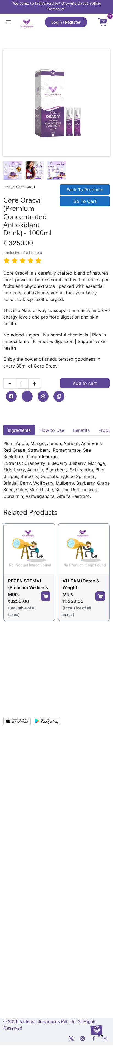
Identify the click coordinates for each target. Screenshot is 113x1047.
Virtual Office (71, 742)
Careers (10, 806)
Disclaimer (12, 896)
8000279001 (38, 982)
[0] (103, 21)
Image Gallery (72, 769)
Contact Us (13, 797)
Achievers (12, 769)
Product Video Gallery (79, 788)
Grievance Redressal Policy (27, 869)
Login (56, 22)
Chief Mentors (15, 751)
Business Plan (72, 760)
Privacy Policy (16, 841)
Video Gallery (71, 779)
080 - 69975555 (23, 693)
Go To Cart (85, 201)
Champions (13, 760)
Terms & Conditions (20, 832)
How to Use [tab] (51, 430)
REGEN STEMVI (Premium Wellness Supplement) (28, 584)
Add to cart (85, 383)
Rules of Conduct (18, 887)
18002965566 (21, 702)
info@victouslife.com (26, 683)
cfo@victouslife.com (25, 990)
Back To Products (84, 189)
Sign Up (67, 751)
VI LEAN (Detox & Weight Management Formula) (81, 584)
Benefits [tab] (81, 430)
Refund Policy (15, 860)
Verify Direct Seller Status (82, 797)
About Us (11, 742)
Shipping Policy (17, 851)
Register (73, 22)
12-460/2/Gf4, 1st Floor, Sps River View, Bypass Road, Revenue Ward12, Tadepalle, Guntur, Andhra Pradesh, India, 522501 (54, 669)
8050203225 (19, 958)
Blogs (65, 806)
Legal (8, 779)
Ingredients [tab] (19, 430)
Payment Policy (17, 878)
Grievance (12, 788)
